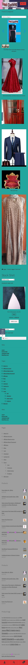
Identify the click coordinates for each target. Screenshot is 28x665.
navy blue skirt (17, 633)
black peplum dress (14, 617)
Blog (4, 378)
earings (17, 620)
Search (14, 662)
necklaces (7, 636)
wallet (19, 644)
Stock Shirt (3, 644)
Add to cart (14, 321)
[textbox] (14, 17)
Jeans (14, 625)
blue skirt (8, 620)
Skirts (24, 641)
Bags (2, 617)
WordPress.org (5, 355)
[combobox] (14, 17)
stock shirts (8, 644)
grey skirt (10, 625)
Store (4, 391)
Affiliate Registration (8, 371)
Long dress (12, 627)
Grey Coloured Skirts (5, 625)
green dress (23, 622)
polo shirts (20, 639)
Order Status (10, 398)
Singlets (21, 641)
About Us (5, 366)
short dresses (16, 641)
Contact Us (6, 386)
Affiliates (5, 376)
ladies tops (7, 627)
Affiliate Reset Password (9, 373)
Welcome (5, 403)
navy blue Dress (10, 633)
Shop (4, 388)
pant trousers (8, 639)
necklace (4, 636)
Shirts (11, 642)
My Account (4, 662)
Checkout (5, 383)
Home (4, 269)
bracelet (11, 620)
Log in (3, 350)
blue (18, 617)
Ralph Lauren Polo (6, 641)
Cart (4, 381)
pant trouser (18, 636)
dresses (14, 620)
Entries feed (4, 351)
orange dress (11, 636)
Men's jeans (10, 630)
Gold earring (10, 622)
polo (15, 639)
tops (16, 644)
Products (9, 401)
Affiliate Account (7, 368)
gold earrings (17, 622)
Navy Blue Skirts (23, 633)
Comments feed (5, 353)
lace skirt (18, 625)
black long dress (7, 617)
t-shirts (12, 644)
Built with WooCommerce (8, 656)
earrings (20, 620)
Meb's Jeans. (16, 627)
